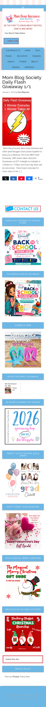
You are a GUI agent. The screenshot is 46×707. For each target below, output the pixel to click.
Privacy (16, 676)
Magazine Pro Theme (30, 695)
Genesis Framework (14, 698)
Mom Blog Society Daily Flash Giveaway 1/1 (21, 82)
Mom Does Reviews (23, 17)
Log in (37, 698)
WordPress (28, 698)
